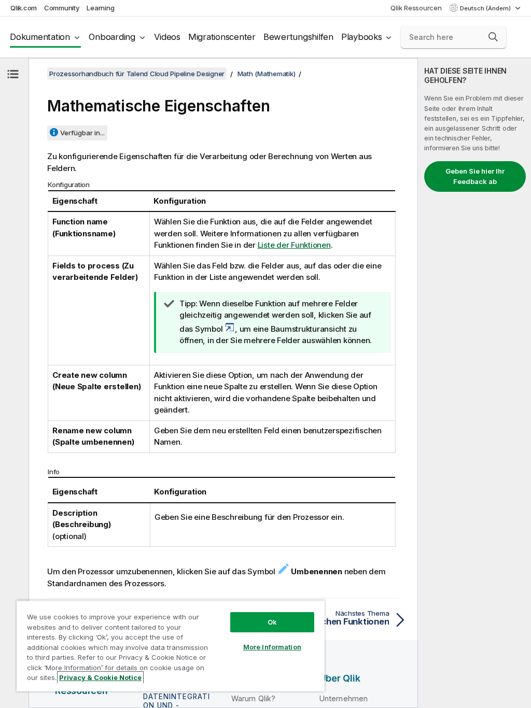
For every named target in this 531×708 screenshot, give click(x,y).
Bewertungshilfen (298, 37)
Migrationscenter (222, 37)
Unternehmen (343, 698)
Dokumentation (40, 37)
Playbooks (361, 37)
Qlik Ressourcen (415, 8)
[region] (171, 645)
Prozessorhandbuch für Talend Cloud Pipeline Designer (137, 73)
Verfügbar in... (82, 133)
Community (62, 8)
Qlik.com (23, 8)
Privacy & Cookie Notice (100, 677)
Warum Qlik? (253, 698)
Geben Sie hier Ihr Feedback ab (475, 176)
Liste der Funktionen (294, 245)
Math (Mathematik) (266, 73)
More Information (272, 647)
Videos (167, 37)
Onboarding (112, 37)
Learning (100, 8)
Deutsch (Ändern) (486, 8)
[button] (493, 37)
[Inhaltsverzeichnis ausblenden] (13, 74)
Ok (272, 622)
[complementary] (474, 383)
